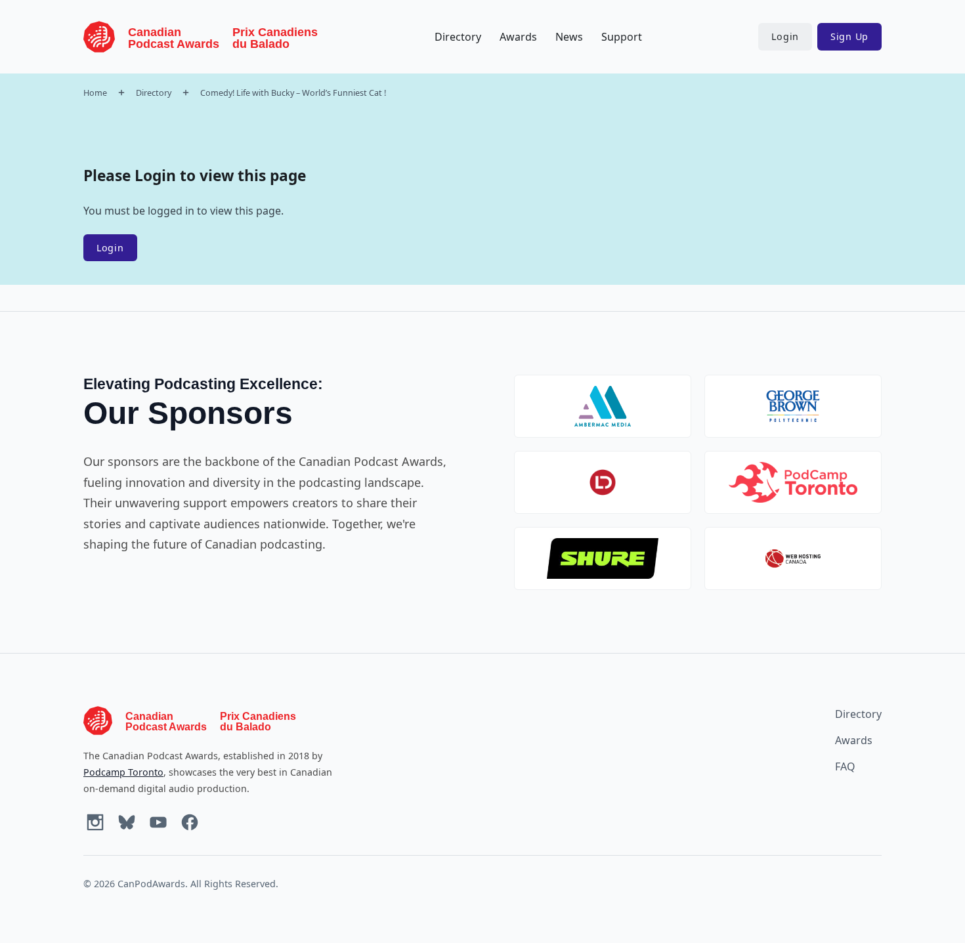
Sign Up (849, 36)
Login (785, 36)
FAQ (845, 766)
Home (95, 92)
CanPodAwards (151, 883)
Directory (458, 37)
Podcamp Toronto (123, 772)
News (569, 37)
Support (621, 37)
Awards (518, 37)
